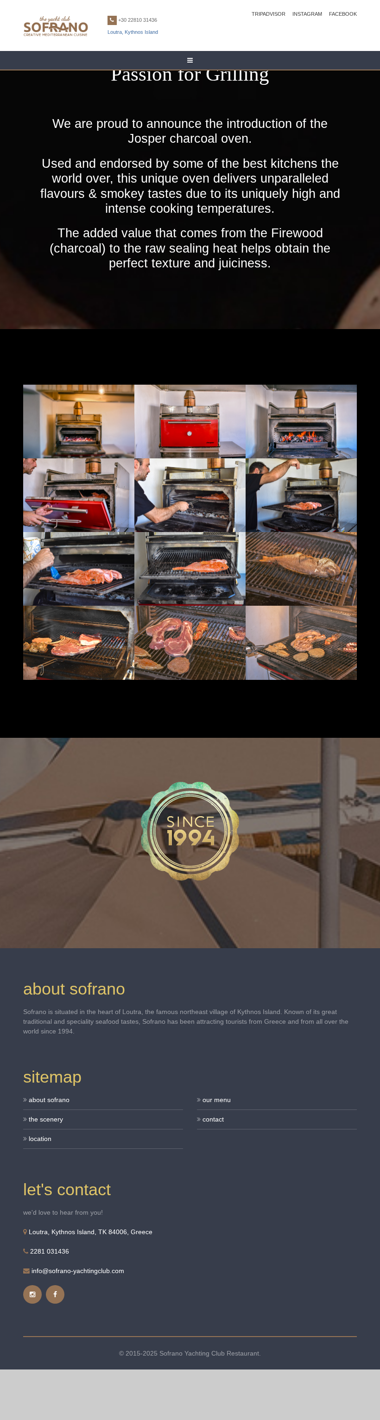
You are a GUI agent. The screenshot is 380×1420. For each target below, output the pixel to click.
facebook (343, 14)
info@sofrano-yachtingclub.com (78, 1270)
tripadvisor (268, 14)
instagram (307, 14)
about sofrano (49, 1099)
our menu (217, 1099)
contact (213, 1119)
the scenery (46, 1119)
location (40, 1138)
